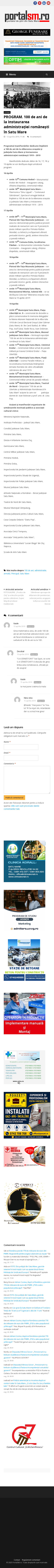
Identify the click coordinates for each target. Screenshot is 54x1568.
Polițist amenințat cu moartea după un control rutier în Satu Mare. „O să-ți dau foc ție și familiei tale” (27, 1383)
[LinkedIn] (44, 3)
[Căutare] (46, 74)
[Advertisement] (29, 822)
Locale (7, 112)
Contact (17, 1560)
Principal (15, 573)
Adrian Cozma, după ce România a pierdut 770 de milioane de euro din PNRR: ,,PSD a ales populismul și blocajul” (27, 1285)
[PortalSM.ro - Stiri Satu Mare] (27, 21)
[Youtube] (48, 3)
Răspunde (30, 626)
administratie (40, 570)
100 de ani (29, 570)
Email (7, 752)
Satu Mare (24, 573)
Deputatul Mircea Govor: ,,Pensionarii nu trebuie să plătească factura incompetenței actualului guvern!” (26, 1355)
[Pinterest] (39, 3)
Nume (7, 741)
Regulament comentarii (31, 1560)
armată (7, 573)
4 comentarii (35, 136)
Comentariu (10, 763)
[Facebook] (35, 3)
